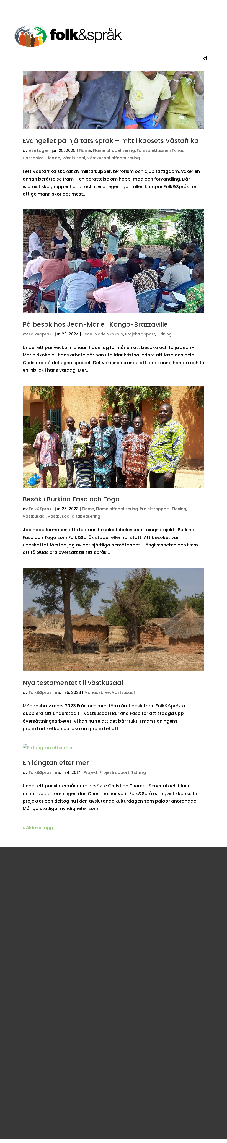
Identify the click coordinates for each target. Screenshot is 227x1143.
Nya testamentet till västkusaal (73, 682)
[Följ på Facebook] (21, 997)
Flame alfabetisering (114, 150)
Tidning (53, 158)
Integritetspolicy (32, 1044)
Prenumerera (39, 1128)
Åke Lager (38, 150)
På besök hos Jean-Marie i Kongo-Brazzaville (95, 324)
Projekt (90, 772)
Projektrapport (140, 334)
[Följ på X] (47, 997)
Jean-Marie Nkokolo (102, 334)
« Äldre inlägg (38, 827)
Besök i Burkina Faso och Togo (71, 499)
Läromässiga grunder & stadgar (48, 1028)
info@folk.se (28, 985)
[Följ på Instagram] (34, 997)
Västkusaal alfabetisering (113, 158)
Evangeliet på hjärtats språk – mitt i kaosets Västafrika (111, 140)
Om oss (23, 1019)
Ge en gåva (33, 883)
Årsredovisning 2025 (36, 1052)
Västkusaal (73, 158)
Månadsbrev (97, 692)
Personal (24, 1036)
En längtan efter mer (56, 762)
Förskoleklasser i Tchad (161, 150)
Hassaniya (33, 158)
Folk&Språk (40, 334)
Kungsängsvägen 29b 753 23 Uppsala (54, 969)
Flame (85, 150)
